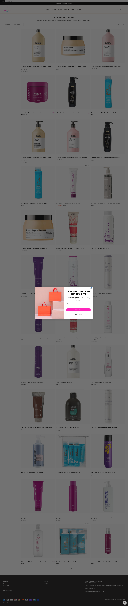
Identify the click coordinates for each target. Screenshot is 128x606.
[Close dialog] (91, 288)
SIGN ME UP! (78, 310)
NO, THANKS (78, 314)
